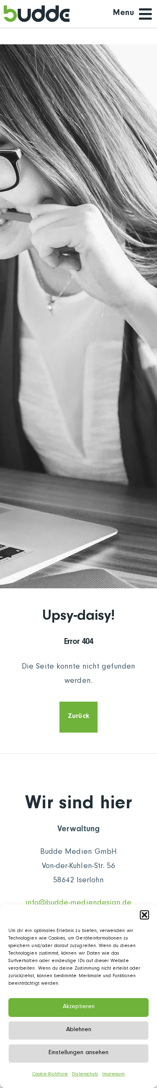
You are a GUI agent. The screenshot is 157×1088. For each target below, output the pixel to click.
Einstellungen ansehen (78, 1053)
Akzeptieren (79, 1007)
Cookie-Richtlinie (50, 1074)
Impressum (113, 1074)
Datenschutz (85, 1074)
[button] (144, 915)
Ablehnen (78, 1030)
